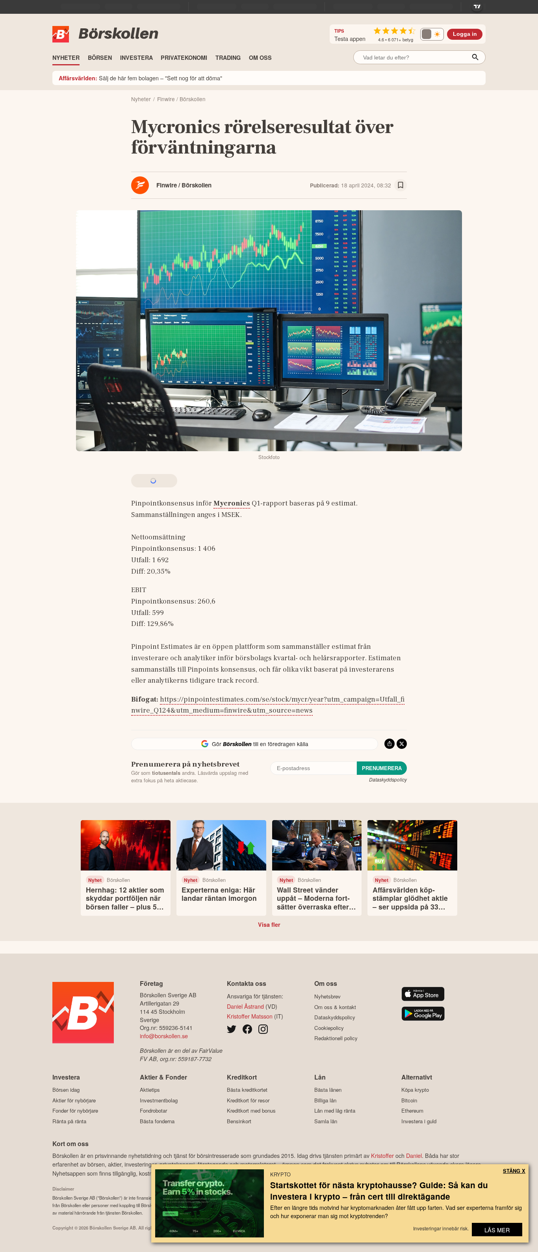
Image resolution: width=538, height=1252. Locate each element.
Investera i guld (418, 1121)
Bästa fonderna (157, 1121)
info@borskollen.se (164, 1036)
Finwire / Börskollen (183, 185)
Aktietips (150, 1089)
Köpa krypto (415, 1089)
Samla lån (325, 1121)
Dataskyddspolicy (388, 779)
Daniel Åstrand (245, 1006)
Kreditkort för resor (248, 1100)
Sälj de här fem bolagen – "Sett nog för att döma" (140, 78)
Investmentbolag (159, 1100)
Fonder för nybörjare (75, 1110)
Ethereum (412, 1110)
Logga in (465, 34)
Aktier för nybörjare (74, 1100)
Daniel (414, 1155)
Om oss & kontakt (335, 1007)
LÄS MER (497, 1230)
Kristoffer (382, 1155)
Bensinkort (239, 1121)
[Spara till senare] (400, 185)
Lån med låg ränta (334, 1110)
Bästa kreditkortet (247, 1089)
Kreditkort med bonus (251, 1110)
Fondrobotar (153, 1110)
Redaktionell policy (336, 1038)
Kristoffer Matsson (250, 1016)
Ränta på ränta (69, 1121)
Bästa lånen (327, 1089)
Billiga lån (325, 1100)
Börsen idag (66, 1089)
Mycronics (231, 503)
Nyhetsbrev (327, 996)
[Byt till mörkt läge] (432, 34)
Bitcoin (409, 1100)
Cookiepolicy (329, 1028)
